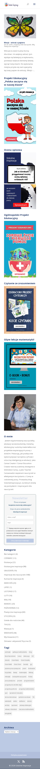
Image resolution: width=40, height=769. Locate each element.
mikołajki (7, 677)
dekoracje (26, 656)
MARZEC (7, 604)
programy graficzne (11, 689)
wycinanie (14, 705)
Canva (19, 656)
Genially (25, 664)
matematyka (23, 672)
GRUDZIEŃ (8, 570)
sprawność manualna (16, 693)
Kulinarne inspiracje (12, 579)
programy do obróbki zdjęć (13, 685)
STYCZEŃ (8, 616)
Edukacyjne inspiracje (13, 566)
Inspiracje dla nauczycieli (22, 45)
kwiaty (15, 672)
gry (31, 664)
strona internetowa (10, 697)
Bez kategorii (9, 554)
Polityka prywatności (19, 755)
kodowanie (31, 668)
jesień (24, 668)
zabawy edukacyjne (25, 705)
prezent (19, 681)
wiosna (29, 701)
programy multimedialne (26, 689)
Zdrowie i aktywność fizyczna (16, 641)
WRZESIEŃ (8, 633)
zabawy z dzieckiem (11, 709)
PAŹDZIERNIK (9, 608)
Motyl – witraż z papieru (14, 42)
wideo (15, 701)
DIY (33, 656)
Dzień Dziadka (25, 660)
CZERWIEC (8, 558)
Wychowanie (9, 637)
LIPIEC (6, 587)
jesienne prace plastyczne (12, 668)
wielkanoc (22, 701)
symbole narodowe (24, 697)
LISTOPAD (8, 591)
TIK (5, 624)
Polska (30, 677)
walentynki (8, 701)
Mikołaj (31, 672)
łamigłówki (8, 713)
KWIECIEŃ (8, 583)
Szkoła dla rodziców (12, 620)
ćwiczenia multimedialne (26, 709)
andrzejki (7, 652)
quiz (6, 693)
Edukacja (8, 562)
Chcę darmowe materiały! (20, 541)
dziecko (7, 660)
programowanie (29, 681)
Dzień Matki (8, 664)
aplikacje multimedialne (20, 652)
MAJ (33, 45)
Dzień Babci (15, 660)
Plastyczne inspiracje (11, 46)
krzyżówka (8, 672)
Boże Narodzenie (10, 656)
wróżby (7, 705)
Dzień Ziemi (17, 664)
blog (30, 652)
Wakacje (7, 628)
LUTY (6, 595)
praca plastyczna (10, 681)
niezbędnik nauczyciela (19, 677)
